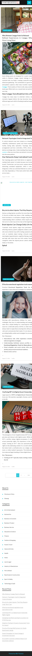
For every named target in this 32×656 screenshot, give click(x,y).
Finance (6, 536)
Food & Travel (7, 30)
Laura (13, 104)
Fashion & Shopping (10, 540)
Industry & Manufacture (10, 133)
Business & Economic (10, 518)
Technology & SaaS (9, 583)
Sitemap (6, 498)
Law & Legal (7, 205)
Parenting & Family (8, 279)
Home (6, 557)
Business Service (9, 527)
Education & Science (10, 531)
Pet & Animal (8, 570)
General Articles (8, 386)
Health (6, 553)
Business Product (9, 523)
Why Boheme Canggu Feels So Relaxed (13, 594)
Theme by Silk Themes (16, 653)
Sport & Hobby (8, 579)
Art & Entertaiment (9, 510)
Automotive (7, 514)
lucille (13, 358)
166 (29, 475)
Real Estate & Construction (12, 575)
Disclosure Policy (9, 494)
